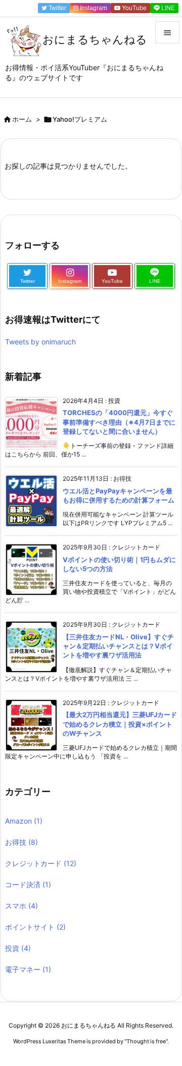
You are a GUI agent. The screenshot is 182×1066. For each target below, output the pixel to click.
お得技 (21, 842)
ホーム (22, 119)
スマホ (21, 905)
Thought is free (146, 1041)
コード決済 (28, 884)
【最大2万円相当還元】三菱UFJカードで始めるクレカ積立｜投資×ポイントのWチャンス (120, 723)
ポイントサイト (35, 927)
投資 (18, 948)
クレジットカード (40, 863)
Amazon (23, 821)
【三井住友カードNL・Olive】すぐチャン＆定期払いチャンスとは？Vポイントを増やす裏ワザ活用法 (118, 646)
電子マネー (28, 969)
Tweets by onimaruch (40, 341)
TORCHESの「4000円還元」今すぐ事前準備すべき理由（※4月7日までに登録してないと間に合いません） (119, 422)
